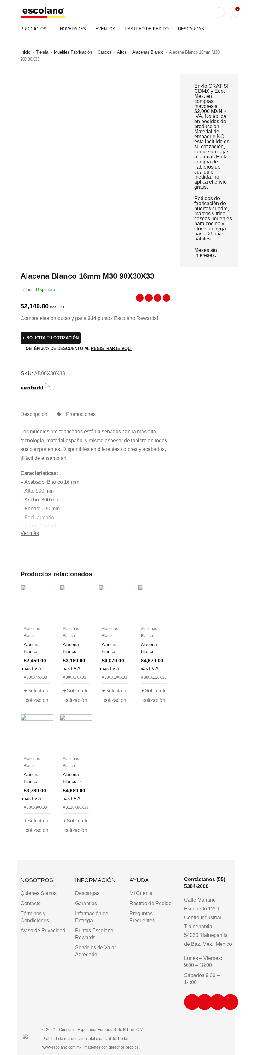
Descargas (87, 893)
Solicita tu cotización (53, 337)
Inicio (25, 52)
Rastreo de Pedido (151, 903)
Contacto (31, 903)
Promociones (81, 414)
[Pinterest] (230, 1002)
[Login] (219, 12)
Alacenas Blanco (147, 52)
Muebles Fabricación (73, 52)
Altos (122, 52)
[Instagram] (192, 1002)
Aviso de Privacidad (43, 930)
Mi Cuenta (141, 893)
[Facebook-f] (205, 1002)
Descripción (34, 414)
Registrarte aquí (111, 348)
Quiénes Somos (39, 893)
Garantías (86, 903)
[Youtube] (218, 1002)
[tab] (34, 414)
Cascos (104, 52)
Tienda (42, 52)
